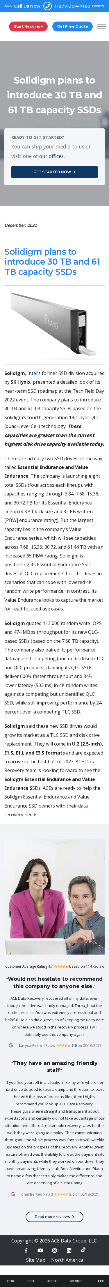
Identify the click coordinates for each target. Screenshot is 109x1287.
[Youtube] (40, 1250)
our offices (51, 156)
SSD (31, 1281)
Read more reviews (52, 1217)
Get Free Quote (72, 26)
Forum (98, 6)
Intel (32, 373)
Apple (52, 1281)
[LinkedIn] (69, 1250)
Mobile (76, 1281)
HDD (10, 1281)
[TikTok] (83, 1250)
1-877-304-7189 (52, 6)
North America (67, 1260)
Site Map (35, 1260)
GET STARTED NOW (52, 172)
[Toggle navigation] (101, 1281)
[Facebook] (26, 1250)
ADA (8, 6)
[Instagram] (55, 1250)
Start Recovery (28, 26)
